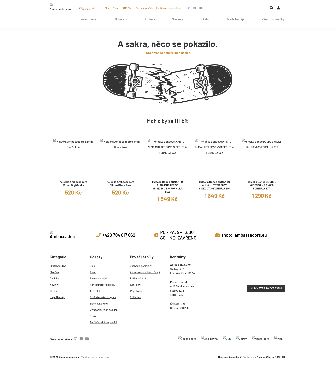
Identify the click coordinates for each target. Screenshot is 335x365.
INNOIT (281, 356)
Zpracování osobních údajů (145, 272)
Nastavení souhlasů (229, 356)
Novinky (177, 19)
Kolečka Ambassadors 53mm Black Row (120, 183)
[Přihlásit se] (278, 8)
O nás (93, 316)
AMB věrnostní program (103, 297)
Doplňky (149, 19)
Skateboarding (89, 19)
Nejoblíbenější (235, 19)
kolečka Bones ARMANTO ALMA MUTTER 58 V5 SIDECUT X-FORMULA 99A (214, 185)
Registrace (136, 290)
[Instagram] (189, 8)
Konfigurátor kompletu (168, 7)
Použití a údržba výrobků (103, 322)
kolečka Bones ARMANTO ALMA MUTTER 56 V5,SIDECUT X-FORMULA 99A (167, 186)
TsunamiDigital (265, 356)
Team (116, 7)
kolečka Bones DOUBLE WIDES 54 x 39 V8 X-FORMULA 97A (262, 185)
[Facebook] (194, 8)
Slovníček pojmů (99, 303)
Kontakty (135, 284)
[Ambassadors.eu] (60, 7)
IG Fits (204, 19)
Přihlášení (135, 297)
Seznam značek (144, 7)
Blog (107, 7)
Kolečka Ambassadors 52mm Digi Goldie (73, 183)
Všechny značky (273, 19)
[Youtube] (201, 8)
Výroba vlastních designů (104, 309)
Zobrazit (73, 174)
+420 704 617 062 (118, 235)
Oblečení (121, 19)
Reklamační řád (138, 278)
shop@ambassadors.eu (244, 235)
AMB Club (127, 7)
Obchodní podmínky (140, 265)
